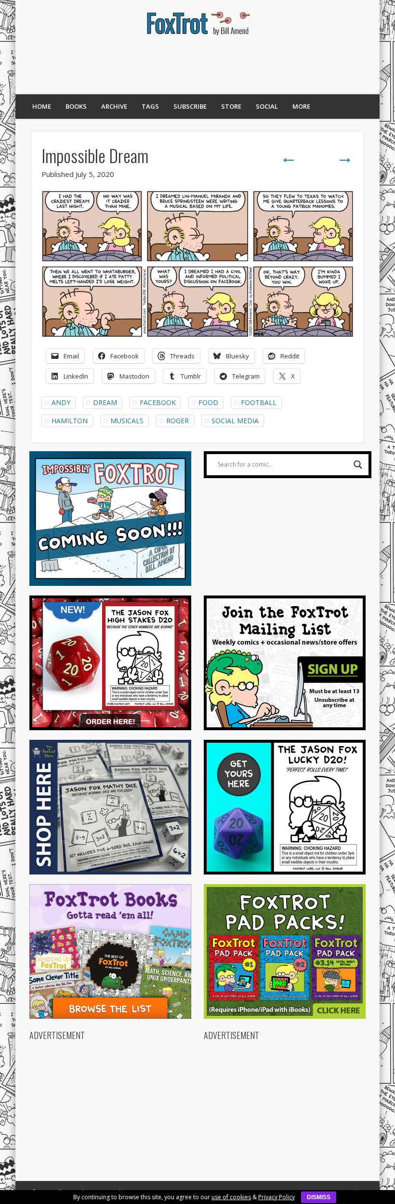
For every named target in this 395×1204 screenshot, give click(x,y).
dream (105, 402)
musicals (127, 420)
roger (177, 420)
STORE (231, 106)
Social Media (235, 420)
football (258, 402)
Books (76, 106)
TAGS (150, 106)
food (208, 402)
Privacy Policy (276, 1197)
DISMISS (318, 1197)
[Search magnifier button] (358, 464)
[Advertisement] (197, 65)
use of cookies (231, 1197)
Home (41, 106)
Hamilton (70, 420)
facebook (158, 402)
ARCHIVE (114, 106)
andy (61, 402)
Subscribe (190, 106)
